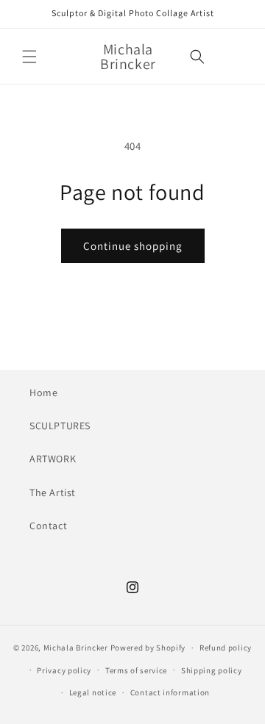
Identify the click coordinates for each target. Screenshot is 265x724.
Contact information (170, 692)
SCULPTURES (60, 425)
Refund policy (225, 647)
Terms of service (136, 670)
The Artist (52, 492)
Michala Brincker (75, 647)
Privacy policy (64, 670)
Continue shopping (133, 246)
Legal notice (92, 692)
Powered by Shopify (148, 647)
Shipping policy (211, 670)
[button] (29, 56)
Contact (48, 525)
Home (43, 392)
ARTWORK (52, 458)
